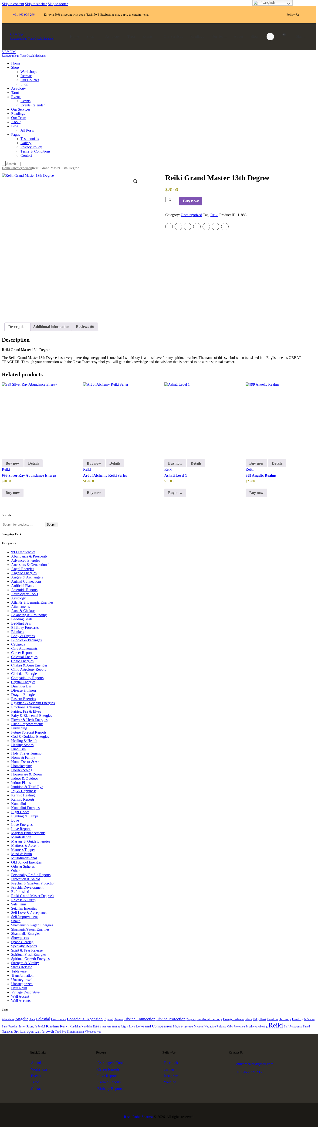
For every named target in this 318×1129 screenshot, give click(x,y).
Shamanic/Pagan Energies (30, 929)
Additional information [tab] (51, 327)
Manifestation (21, 837)
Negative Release (215, 1026)
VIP (99, 1031)
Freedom (272, 1019)
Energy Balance (233, 1019)
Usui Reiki (19, 988)
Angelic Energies (24, 573)
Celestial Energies (24, 657)
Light (124, 1026)
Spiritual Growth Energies (30, 959)
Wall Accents (20, 1001)
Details (33, 463)
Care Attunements (24, 648)
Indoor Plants (21, 783)
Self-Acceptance (293, 1026)
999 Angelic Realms (261, 476)
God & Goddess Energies (30, 736)
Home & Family (23, 757)
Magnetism (187, 1026)
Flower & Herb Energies (29, 720)
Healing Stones (22, 745)
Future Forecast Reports (28, 732)
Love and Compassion (154, 1026)
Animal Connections (26, 581)
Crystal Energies (23, 682)
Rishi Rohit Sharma (138, 1117)
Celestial (43, 1019)
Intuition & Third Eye (27, 787)
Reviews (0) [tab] (85, 327)
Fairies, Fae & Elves (26, 711)
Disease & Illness (24, 690)
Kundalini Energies (25, 808)
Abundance (8, 1019)
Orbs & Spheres (23, 866)
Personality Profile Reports (31, 875)
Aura (32, 1019)
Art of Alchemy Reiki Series (105, 476)
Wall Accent (20, 996)
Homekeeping (21, 766)
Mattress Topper (23, 850)
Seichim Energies (24, 908)
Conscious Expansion (85, 1019)
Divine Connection (140, 1019)
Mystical (198, 1026)
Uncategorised (21, 980)
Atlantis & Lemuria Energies (32, 602)
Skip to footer (58, 4)
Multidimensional (24, 858)
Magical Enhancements (28, 833)
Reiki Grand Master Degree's (32, 896)
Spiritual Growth (40, 1031)
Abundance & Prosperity (29, 556)
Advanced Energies (25, 560)
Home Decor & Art (25, 762)
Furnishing (19, 728)
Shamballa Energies (25, 933)
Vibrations (90, 1031)
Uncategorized (21, 168)
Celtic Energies (22, 661)
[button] (135, 181)
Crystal (108, 1019)
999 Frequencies (23, 552)
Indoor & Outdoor (24, 778)
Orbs (230, 1026)
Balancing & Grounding (29, 615)
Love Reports (21, 829)
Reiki (214, 215)
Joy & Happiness (23, 791)
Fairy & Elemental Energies (31, 716)
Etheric (248, 1019)
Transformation (22, 975)
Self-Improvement (24, 917)
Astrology (18, 598)
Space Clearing (22, 942)
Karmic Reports (22, 799)
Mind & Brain (21, 854)
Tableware (19, 971)
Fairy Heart (259, 1019)
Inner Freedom (10, 1026)
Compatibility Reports (27, 678)
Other (15, 871)
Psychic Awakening (256, 1026)
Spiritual (20, 1031)
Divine (118, 1019)
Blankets (17, 632)
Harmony (285, 1019)
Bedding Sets (21, 623)
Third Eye (60, 1031)
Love (15, 820)
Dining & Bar (21, 686)
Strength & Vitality (25, 963)
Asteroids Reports (24, 590)
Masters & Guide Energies (30, 841)
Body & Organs (23, 636)
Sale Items (18, 904)
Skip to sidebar (36, 4)
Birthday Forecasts (25, 627)
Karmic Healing (23, 795)
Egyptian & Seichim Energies (33, 703)
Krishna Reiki (57, 1026)
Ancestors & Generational (30, 565)
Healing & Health (24, 741)
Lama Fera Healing (110, 1026)
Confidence (58, 1019)
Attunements (20, 607)
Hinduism (18, 749)
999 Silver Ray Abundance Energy (29, 476)
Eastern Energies (23, 699)
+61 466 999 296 (249, 1072)
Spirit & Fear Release (27, 950)
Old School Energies (26, 862)
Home (6, 168)
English (268, 2)
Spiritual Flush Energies (28, 954)
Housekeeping (21, 770)
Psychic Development (27, 887)
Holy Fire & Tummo (26, 753)
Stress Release (21, 967)
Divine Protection (171, 1019)
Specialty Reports (24, 946)
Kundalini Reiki (90, 1026)
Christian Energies (24, 674)
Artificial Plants (22, 586)
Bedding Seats (21, 619)
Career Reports (22, 653)
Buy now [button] (13, 493)
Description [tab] (17, 327)
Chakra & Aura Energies (29, 665)
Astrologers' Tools (24, 594)
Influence (309, 1019)
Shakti (15, 921)
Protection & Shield (25, 879)
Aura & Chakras (23, 611)
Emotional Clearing (25, 707)
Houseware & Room (26, 774)
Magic (176, 1026)
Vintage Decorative (25, 992)
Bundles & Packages (26, 640)
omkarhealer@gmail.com (254, 1064)
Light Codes (20, 812)
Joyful (41, 1026)
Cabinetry (18, 644)
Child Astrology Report (28, 669)
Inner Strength (28, 1026)
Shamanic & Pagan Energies (32, 925)
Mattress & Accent (24, 845)
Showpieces (20, 938)
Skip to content (13, 4)
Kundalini (18, 804)
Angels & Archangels (27, 577)
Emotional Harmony (209, 1019)
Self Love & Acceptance (29, 913)
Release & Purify (23, 900)
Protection (239, 1026)
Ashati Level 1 (175, 476)
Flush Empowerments (27, 724)
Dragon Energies (23, 695)
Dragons (191, 1019)
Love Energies (22, 824)
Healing (297, 1019)
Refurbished (20, 892)
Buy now (191, 201)
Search (51, 524)
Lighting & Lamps (24, 816)
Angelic (21, 1019)
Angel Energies (22, 569)
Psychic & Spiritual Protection (33, 883)
